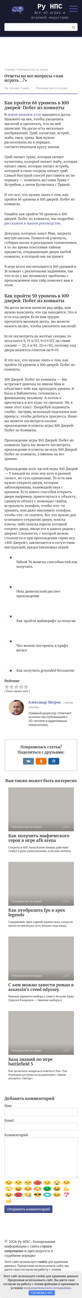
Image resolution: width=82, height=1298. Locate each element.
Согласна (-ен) (41, 1292)
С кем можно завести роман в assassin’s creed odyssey (41, 987)
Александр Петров (44, 702)
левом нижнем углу (24, 114)
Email (9, 1120)
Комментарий (16, 1135)
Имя (8, 1106)
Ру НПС (49, 7)
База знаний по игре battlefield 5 (30, 1062)
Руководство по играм (51, 88)
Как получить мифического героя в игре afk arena (38, 838)
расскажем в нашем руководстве (32, 223)
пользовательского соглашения (47, 1288)
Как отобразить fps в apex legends (36, 912)
